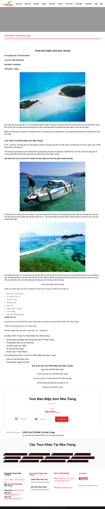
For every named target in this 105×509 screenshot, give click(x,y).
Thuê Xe (60, 4)
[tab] (52, 37)
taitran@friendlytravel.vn (13, 498)
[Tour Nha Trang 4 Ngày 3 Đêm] (39, 454)
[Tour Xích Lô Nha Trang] (12, 458)
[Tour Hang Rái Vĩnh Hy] (82, 454)
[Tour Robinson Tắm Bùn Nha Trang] (57, 458)
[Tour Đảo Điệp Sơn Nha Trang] (32, 458)
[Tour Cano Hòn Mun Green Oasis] (82, 458)
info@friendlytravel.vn (12, 494)
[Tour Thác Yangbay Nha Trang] (77, 461)
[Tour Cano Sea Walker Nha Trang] (15, 454)
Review (44, 4)
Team (96, 4)
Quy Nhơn (36, 4)
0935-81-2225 (18, 490)
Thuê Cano (52, 4)
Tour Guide (78, 4)
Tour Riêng (88, 4)
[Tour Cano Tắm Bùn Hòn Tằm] (62, 454)
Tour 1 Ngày (69, 4)
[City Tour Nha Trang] (10, 461)
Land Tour (27, 4)
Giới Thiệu (19, 4)
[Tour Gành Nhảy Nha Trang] (29, 461)
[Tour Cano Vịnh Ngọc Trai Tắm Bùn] (53, 461)
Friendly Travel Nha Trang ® (12, 474)
